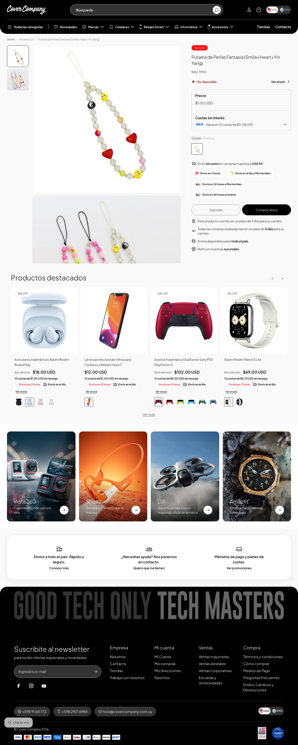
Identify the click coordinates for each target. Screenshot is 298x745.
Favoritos (162, 677)
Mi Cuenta (162, 656)
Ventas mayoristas (214, 656)
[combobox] (144, 10)
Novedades (68, 27)
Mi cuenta (164, 647)
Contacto (283, 26)
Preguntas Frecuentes (261, 677)
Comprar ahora (266, 210)
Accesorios (220, 27)
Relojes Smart (154, 27)
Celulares (122, 27)
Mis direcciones (167, 670)
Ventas (206, 647)
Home (11, 39)
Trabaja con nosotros (127, 677)
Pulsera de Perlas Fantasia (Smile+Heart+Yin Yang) (68, 39)
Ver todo (149, 414)
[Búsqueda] (217, 10)
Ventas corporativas (215, 670)
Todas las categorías (28, 27)
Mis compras (165, 663)
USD (274, 9)
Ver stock (278, 82)
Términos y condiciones (263, 656)
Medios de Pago (256, 670)
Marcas (93, 27)
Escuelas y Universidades (210, 680)
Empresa (119, 647)
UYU (286, 9)
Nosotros (118, 656)
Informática (188, 27)
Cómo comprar (256, 663)
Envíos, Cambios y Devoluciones (258, 687)
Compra (251, 647)
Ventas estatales (212, 663)
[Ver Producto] (114, 321)
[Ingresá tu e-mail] (95, 671)
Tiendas (263, 26)
